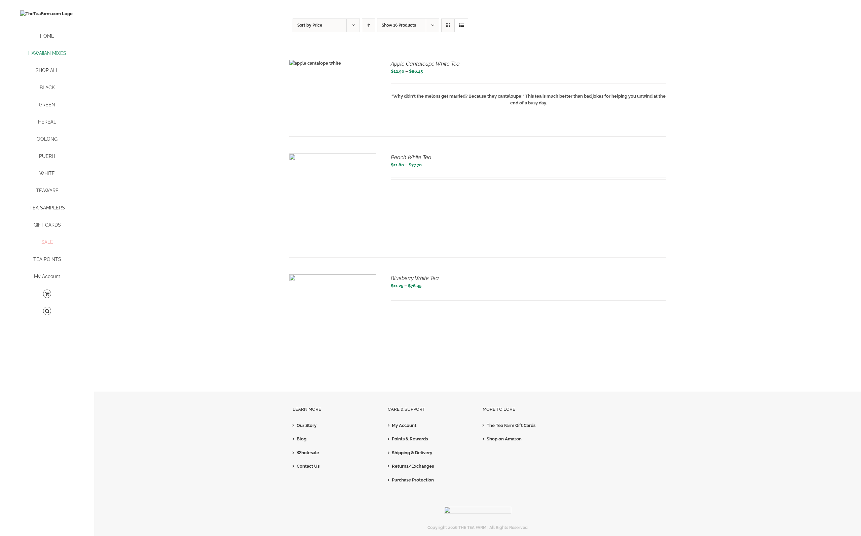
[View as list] (461, 25)
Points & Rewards (410, 438)
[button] (47, 311)
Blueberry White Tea (415, 278)
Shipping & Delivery (412, 452)
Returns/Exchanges (413, 466)
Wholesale (308, 452)
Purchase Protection (413, 479)
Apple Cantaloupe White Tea (425, 64)
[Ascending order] (368, 25)
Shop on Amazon (504, 438)
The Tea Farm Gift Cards (511, 425)
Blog (301, 438)
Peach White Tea (411, 157)
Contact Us (308, 466)
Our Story (306, 425)
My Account (404, 425)
